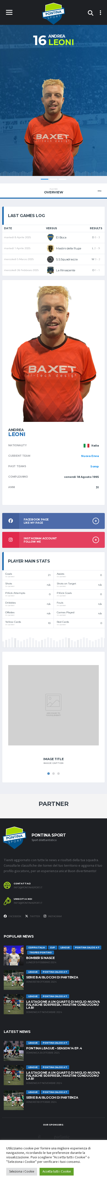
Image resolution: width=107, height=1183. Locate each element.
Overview (53, 191)
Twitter (34, 916)
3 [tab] (62, 179)
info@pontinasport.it (28, 887)
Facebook (14, 916)
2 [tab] (53, 179)
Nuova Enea (90, 456)
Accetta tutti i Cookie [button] (57, 1171)
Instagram (55, 916)
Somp (94, 466)
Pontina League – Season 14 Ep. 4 (54, 1048)
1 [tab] (44, 179)
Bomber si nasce (40, 958)
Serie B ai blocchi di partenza (52, 977)
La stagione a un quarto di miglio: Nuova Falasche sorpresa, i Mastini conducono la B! (63, 1005)
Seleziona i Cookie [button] (21, 1171)
